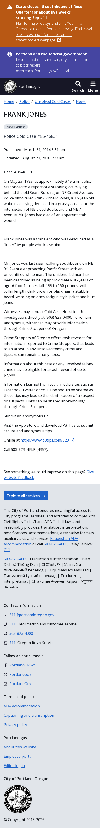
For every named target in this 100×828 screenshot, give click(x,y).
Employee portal (18, 756)
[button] (78, 86)
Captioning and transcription (29, 715)
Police (24, 101)
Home (9, 101)
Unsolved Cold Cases (53, 101)
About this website (20, 747)
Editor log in (14, 765)
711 (7, 549)
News (81, 101)
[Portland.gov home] (22, 86)
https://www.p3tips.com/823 (44, 440)
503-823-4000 (55, 544)
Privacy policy (15, 724)
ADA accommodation (22, 706)
